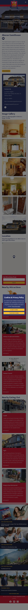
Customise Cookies (14, 313)
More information (16, 306)
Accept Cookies (14, 309)
